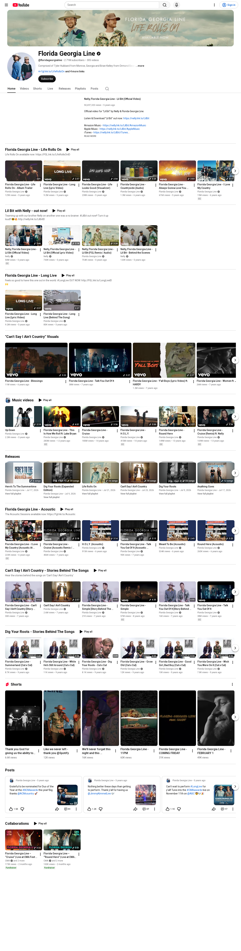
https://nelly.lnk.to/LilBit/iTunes (111, 132)
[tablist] (120, 88)
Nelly (7, 256)
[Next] (235, 170)
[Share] (57, 809)
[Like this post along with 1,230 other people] (89, 809)
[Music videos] (8, 400)
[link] (44, 795)
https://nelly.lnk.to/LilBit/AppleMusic (120, 128)
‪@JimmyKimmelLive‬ (99, 793)
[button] (90, 136)
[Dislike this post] (22, 809)
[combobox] (112, 5)
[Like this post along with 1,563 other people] (11, 809)
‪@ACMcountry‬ (26, 793)
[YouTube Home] (21, 5)
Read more (90, 136)
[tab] (11, 88)
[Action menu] (76, 809)
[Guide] (6, 5)
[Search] (164, 4)
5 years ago (43, 780)
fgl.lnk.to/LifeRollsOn (53, 71)
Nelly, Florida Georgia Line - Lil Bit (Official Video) (112, 99)
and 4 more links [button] (75, 71)
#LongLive (196, 786)
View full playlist (13, 494)
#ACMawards (30, 790)
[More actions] (40, 185)
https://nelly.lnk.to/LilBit (136, 118)
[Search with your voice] (176, 4)
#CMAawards (194, 790)
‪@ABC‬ (191, 793)
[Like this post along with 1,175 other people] (167, 809)
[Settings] (214, 5)
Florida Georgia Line (14, 191)
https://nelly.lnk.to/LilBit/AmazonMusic (124, 125)
